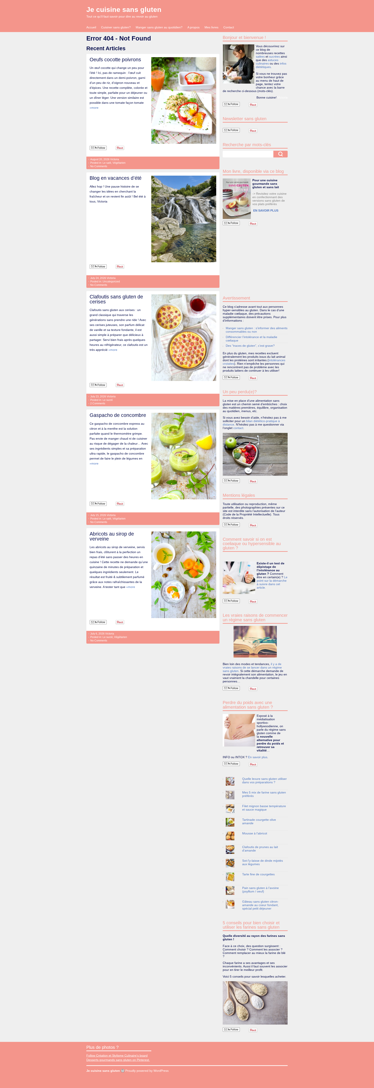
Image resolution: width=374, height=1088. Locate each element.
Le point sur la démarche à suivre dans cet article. (272, 582)
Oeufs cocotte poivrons (115, 59)
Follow (101, 147)
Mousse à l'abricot (254, 833)
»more (94, 107)
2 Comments (97, 403)
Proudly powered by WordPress (147, 1070)
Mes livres (211, 27)
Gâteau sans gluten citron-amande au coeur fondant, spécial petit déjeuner (260, 905)
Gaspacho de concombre (118, 415)
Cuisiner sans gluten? (116, 27)
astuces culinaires (267, 61)
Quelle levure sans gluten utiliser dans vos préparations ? (264, 780)
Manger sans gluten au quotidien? (159, 27)
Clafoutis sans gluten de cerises (116, 299)
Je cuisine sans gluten (123, 9)
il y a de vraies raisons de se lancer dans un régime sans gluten (252, 667)
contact (238, 428)
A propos (193, 27)
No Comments (98, 166)
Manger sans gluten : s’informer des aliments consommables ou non (256, 329)
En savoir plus (257, 757)
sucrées (274, 56)
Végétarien (119, 163)
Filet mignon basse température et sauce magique (264, 807)
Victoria (114, 159)
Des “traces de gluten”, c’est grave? (250, 345)
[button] (237, 198)
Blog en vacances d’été (116, 178)
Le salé (107, 163)
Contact (228, 27)
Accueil (91, 27)
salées (260, 56)
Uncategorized (111, 281)
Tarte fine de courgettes (258, 874)
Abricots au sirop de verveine (112, 536)
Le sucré (108, 400)
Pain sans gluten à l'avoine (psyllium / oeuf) (260, 889)
